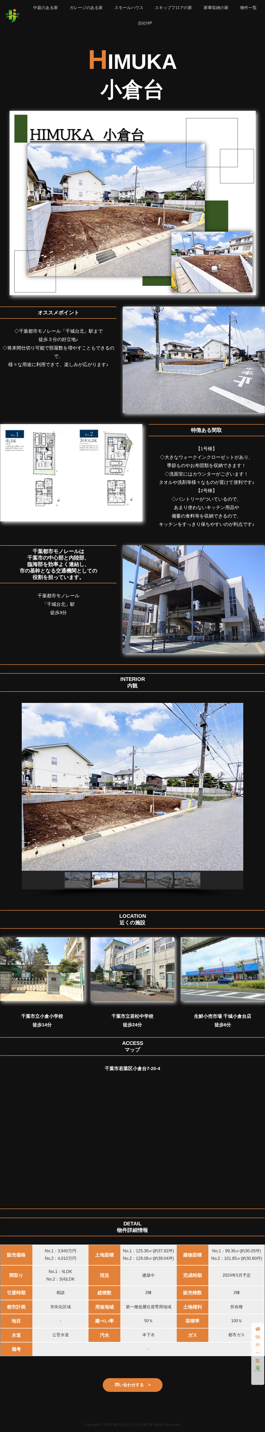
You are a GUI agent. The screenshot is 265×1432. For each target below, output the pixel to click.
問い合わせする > (132, 1385)
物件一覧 (257, 1349)
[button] (30, 796)
